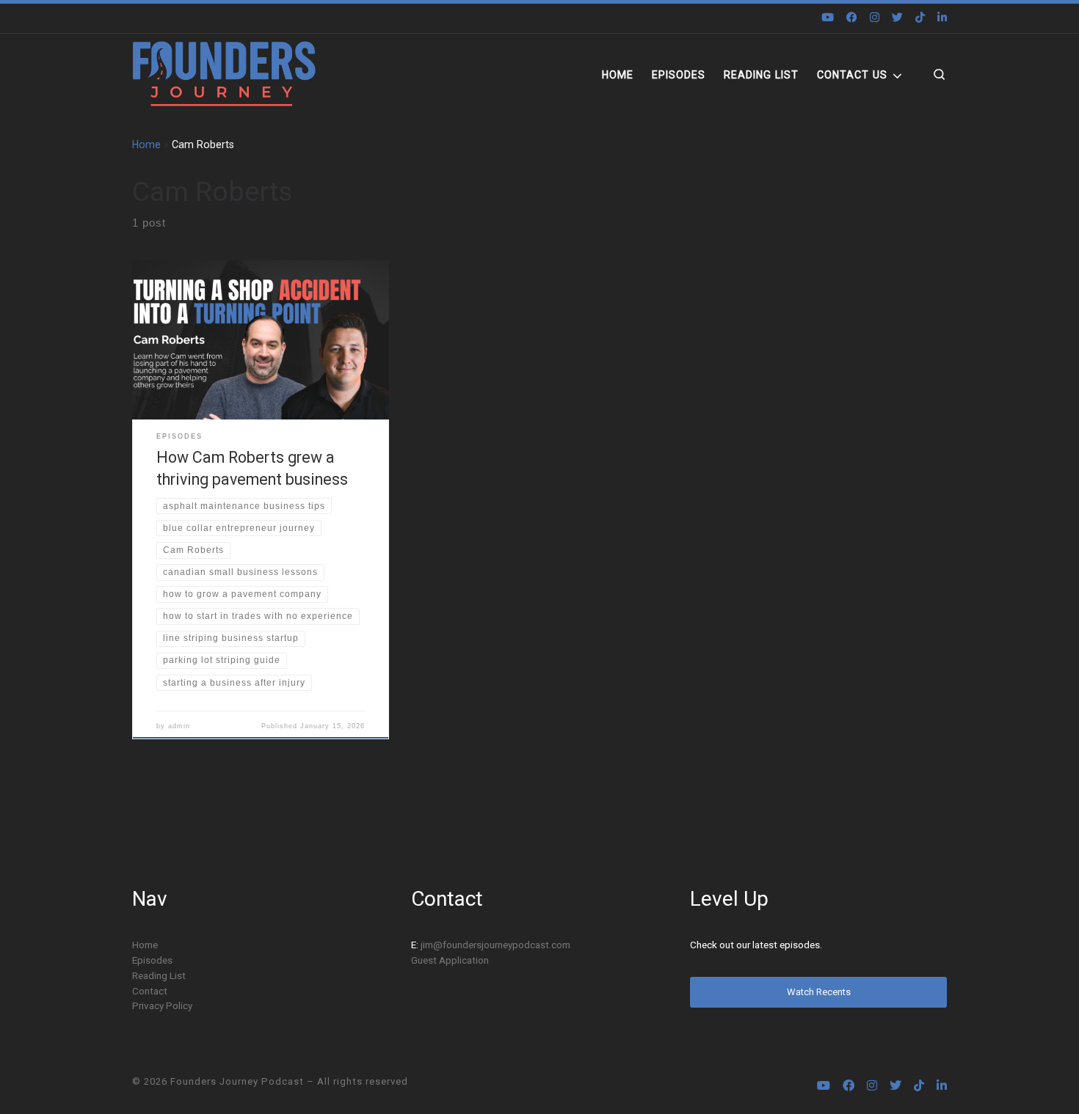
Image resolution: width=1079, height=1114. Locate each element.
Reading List (159, 975)
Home (146, 144)
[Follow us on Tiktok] (920, 18)
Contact (149, 991)
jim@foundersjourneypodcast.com (495, 944)
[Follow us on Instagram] (874, 18)
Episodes (152, 960)
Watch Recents (819, 991)
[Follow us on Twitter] (897, 18)
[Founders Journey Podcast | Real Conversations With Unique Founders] (224, 74)
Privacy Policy (162, 1005)
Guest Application (450, 960)
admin (179, 726)
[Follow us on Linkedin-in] (942, 18)
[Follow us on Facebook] (851, 18)
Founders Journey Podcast (237, 1081)
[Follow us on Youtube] (827, 18)
